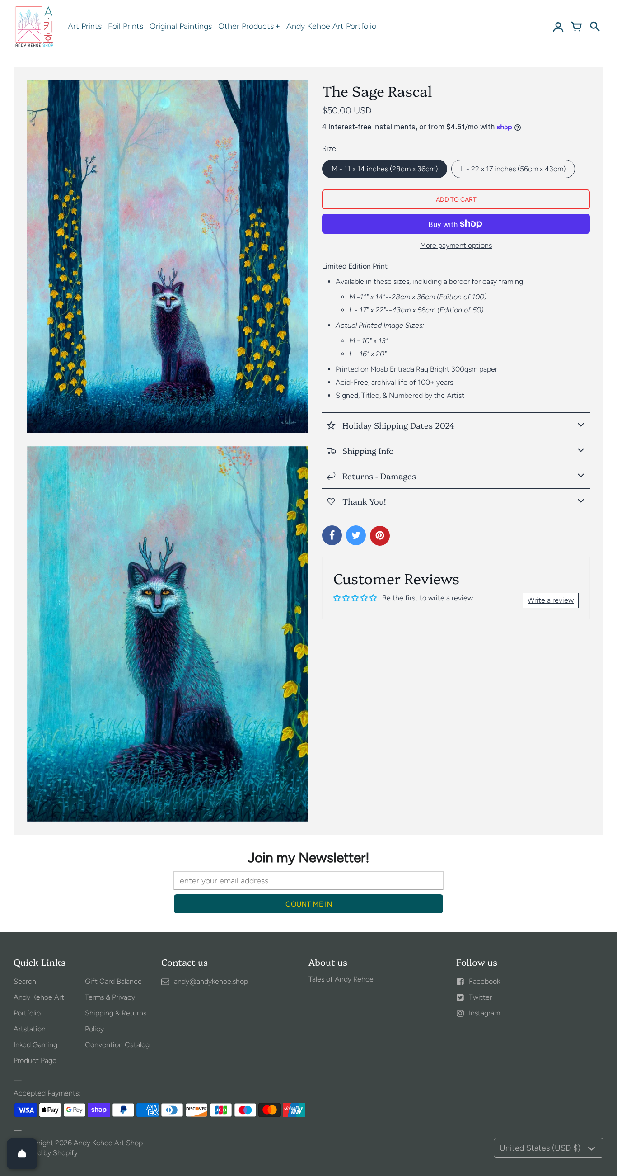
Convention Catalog (117, 1044)
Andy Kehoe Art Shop (108, 1142)
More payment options (456, 245)
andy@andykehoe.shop (211, 981)
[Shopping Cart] (576, 27)
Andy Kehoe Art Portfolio (331, 26)
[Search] (594, 27)
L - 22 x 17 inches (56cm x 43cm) (513, 169)
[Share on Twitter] (356, 535)
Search (25, 981)
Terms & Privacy (110, 997)
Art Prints (85, 26)
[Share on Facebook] (332, 535)
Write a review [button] (551, 600)
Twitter (480, 997)
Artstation (30, 1029)
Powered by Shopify (46, 1152)
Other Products (246, 26)
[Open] (22, 1153)
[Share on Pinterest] (380, 536)
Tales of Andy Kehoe (341, 979)
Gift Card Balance (113, 981)
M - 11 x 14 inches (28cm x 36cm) (385, 169)
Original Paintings (181, 26)
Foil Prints (125, 26)
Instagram (484, 1013)
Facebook (484, 981)
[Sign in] (558, 27)
